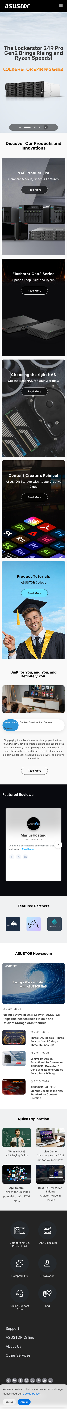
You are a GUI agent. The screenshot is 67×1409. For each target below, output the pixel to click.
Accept (24, 1402)
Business (8, 728)
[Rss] (38, 1380)
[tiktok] (8, 1380)
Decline (9, 1402)
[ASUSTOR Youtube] (44, 1380)
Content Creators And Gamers (36, 722)
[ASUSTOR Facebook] (20, 1380)
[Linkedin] (14, 1380)
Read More (34, 189)
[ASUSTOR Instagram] (26, 1380)
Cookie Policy (31, 1393)
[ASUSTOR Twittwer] (32, 1380)
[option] (13, 924)
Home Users (10, 722)
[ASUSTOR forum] (50, 1380)
